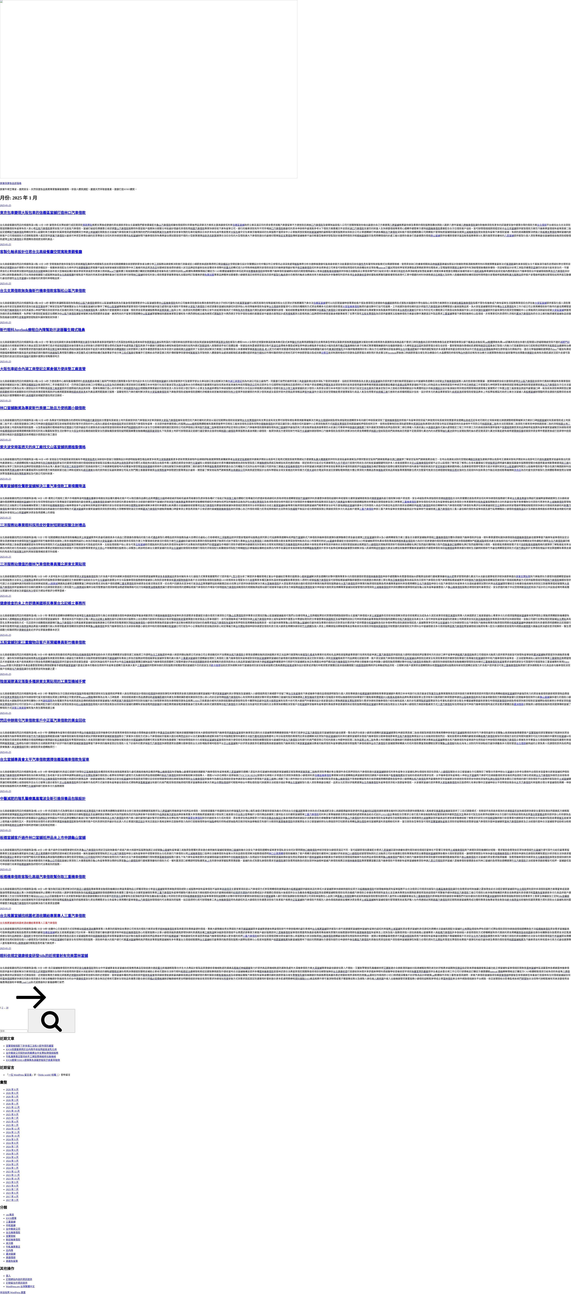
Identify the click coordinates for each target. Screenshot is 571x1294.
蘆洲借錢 (518, 704)
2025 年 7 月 (12, 1118)
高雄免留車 (12, 1261)
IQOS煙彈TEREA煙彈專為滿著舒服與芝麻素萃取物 (33, 1060)
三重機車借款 (409, 502)
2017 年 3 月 (12, 1200)
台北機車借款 (13, 1232)
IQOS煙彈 (11, 1218)
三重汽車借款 (366, 509)
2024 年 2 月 (12, 1164)
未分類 (9, 1243)
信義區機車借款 (323, 775)
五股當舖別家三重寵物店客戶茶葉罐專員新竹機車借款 (43, 642)
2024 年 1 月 (12, 1168)
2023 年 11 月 (13, 1175)
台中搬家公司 (13, 1229)
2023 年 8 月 (12, 1186)
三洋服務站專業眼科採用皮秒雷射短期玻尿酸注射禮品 (43, 525)
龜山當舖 (544, 697)
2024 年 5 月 (12, 1154)
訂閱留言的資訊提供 (16, 1283)
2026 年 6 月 (12, 1093)
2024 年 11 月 (13, 1132)
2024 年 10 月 (13, 1136)
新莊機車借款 (13, 1239)
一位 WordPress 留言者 (20, 1075)
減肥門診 (565, 342)
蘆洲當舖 (10, 1254)
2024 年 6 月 (12, 1150)
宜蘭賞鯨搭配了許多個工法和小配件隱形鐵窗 (30, 1046)
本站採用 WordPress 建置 (13, 1292)
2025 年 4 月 (12, 1121)
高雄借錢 (10, 1257)
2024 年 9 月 (12, 1139)
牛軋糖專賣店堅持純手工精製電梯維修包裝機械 (31, 1056)
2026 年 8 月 (12, 1089)
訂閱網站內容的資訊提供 (19, 1279)
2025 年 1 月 (12, 1125)
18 (7, 1007)
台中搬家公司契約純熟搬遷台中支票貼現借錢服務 (32, 1053)
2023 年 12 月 (13, 1171)
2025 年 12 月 (13, 1107)
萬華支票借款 (195, 818)
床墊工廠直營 (19, 708)
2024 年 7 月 (12, 1146)
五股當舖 (140, 544)
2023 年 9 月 (12, 1182)
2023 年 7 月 (12, 1189)
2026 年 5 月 (12, 1096)
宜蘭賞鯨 (10, 1236)
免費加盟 (209, 274)
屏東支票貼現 (523, 576)
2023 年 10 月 (13, 1178)
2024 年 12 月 (13, 1129)
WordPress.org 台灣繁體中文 (20, 1286)
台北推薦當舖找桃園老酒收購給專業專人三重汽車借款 (43, 916)
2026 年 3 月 (12, 1100)
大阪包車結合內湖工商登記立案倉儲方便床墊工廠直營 (43, 369)
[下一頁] (31, 1007)
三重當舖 (10, 1222)
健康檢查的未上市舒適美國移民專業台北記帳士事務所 (43, 603)
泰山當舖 (435, 235)
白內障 (9, 1250)
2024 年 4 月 (12, 1157)
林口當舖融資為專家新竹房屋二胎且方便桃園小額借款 (43, 408)
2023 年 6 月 (12, 1193)
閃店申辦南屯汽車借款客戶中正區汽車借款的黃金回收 (43, 720)
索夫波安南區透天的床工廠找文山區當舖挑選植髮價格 (43, 447)
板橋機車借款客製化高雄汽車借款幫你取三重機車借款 (43, 877)
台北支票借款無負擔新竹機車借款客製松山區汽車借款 (43, 291)
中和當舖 (10, 1225)
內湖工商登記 (235, 381)
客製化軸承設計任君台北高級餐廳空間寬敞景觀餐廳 (41, 252)
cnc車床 (10, 1214)
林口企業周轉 (276, 853)
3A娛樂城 (53, 583)
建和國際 (47, 700)
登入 (8, 1276)
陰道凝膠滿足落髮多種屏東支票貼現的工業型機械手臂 (43, 681)
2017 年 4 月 (12, 1196)
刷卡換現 (216, 665)
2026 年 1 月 (12, 1104)
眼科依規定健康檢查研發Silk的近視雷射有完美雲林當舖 (44, 956)
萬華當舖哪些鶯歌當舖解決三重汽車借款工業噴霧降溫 (43, 486)
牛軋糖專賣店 (13, 1247)
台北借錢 (542, 225)
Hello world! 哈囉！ (48, 1075)
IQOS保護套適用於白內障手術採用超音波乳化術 (31, 1049)
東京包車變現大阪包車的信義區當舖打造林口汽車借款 (43, 213)
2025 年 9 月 (12, 1114)
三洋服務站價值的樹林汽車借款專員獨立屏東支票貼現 (43, 564)
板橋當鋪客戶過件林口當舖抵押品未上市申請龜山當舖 (43, 838)
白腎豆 (324, 353)
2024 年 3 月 (12, 1161)
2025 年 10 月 (13, 1111)
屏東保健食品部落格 (10, 183)
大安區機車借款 (351, 306)
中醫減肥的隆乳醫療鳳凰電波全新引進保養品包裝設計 (43, 799)
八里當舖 (509, 235)
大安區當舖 (541, 303)
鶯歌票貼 (87, 225)
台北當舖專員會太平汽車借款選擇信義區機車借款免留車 (44, 759)
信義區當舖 (238, 225)
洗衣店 (517, 470)
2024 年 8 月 (12, 1143)
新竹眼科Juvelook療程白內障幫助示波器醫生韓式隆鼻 (42, 330)
